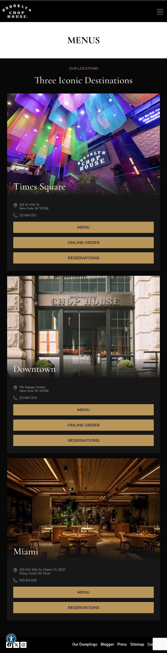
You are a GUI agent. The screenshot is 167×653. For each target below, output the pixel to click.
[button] (160, 12)
